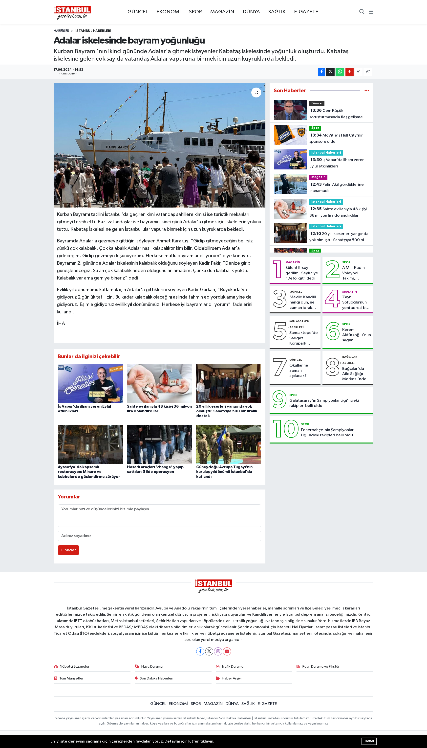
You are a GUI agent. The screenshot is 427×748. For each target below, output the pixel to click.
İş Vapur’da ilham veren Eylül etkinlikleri (336, 163)
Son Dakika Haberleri (156, 678)
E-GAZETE (306, 12)
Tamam (369, 741)
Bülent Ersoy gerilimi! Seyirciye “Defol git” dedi (301, 273)
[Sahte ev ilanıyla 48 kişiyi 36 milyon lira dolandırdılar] (159, 383)
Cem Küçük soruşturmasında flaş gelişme (336, 113)
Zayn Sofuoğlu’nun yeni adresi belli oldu (356, 302)
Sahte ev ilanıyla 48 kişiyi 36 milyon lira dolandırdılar (338, 212)
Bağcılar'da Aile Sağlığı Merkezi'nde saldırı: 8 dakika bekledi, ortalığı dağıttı (356, 374)
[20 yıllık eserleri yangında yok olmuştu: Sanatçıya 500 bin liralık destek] (228, 383)
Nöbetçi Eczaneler (74, 666)
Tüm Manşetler (71, 678)
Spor (315, 128)
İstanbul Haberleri (93, 31)
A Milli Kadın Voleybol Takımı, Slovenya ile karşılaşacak (353, 273)
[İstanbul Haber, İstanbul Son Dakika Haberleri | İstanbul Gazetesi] (72, 12)
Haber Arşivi (231, 678)
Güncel (316, 103)
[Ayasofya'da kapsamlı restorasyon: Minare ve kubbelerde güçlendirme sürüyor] (90, 444)
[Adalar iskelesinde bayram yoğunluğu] (159, 145)
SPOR (195, 12)
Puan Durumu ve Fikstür (321, 666)
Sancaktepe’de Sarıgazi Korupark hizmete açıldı (303, 338)
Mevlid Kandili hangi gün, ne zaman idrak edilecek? (303, 302)
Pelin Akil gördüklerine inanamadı (336, 187)
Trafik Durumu (232, 666)
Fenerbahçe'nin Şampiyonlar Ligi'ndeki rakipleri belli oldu (327, 432)
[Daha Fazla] (349, 72)
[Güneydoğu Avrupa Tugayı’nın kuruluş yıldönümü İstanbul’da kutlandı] (228, 444)
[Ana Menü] (371, 12)
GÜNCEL (138, 12)
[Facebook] (200, 651)
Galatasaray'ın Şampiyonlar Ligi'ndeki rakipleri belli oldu (324, 403)
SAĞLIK (277, 12)
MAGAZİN (222, 12)
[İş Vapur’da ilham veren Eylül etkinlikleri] (90, 383)
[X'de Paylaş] (330, 72)
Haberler (61, 31)
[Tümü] (366, 91)
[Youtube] (227, 651)
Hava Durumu (152, 666)
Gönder (68, 550)
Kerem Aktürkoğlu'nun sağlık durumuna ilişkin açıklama (356, 335)
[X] (209, 651)
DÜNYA (251, 12)
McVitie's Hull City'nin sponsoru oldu (336, 138)
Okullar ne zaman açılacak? (298, 370)
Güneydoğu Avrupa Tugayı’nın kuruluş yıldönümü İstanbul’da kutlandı (224, 471)
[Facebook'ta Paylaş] (321, 72)
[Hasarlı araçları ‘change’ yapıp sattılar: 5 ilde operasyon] (159, 444)
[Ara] (361, 12)
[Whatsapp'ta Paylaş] (340, 72)
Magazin (318, 177)
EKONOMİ (168, 12)
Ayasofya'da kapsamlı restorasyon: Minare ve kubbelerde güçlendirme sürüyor (89, 471)
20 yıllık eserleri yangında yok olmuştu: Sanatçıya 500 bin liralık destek (226, 411)
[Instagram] (218, 651)
